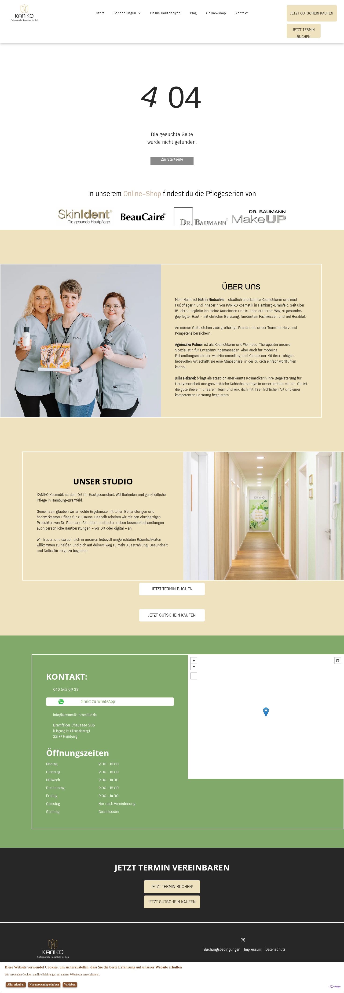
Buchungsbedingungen (222, 949)
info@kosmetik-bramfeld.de (75, 715)
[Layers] (338, 660)
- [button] (194, 667)
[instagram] (243, 940)
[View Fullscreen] (194, 676)
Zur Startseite (172, 160)
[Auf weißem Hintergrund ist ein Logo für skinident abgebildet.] (85, 216)
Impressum (253, 949)
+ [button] (194, 660)
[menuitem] (100, 13)
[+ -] (266, 717)
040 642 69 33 (66, 689)
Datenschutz (275, 949)
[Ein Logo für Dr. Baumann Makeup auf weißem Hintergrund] (259, 216)
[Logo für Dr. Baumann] (201, 216)
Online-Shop (142, 194)
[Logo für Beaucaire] (143, 216)
